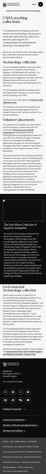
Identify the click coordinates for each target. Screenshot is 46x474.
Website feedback (9, 467)
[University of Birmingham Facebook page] (28, 392)
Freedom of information (32, 457)
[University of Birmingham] (11, 4)
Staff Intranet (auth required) (14, 446)
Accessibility (32, 441)
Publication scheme (33, 452)
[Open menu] (40, 4)
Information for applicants (12, 457)
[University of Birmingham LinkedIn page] (13, 392)
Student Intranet (32, 446)
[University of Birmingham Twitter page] (20, 392)
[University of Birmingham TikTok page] (5, 400)
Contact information (25, 467)
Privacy (5, 441)
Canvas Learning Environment (14, 452)
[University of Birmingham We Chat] (20, 400)
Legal (11, 441)
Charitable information (11, 462)
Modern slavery (20, 441)
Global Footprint (12, 409)
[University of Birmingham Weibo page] (13, 400)
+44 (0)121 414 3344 (14, 381)
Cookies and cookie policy (30, 462)
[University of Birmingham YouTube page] (28, 400)
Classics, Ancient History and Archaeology (23, 11)
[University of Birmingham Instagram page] (5, 392)
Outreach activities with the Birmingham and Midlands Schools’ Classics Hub (22, 352)
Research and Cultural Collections (18, 131)
